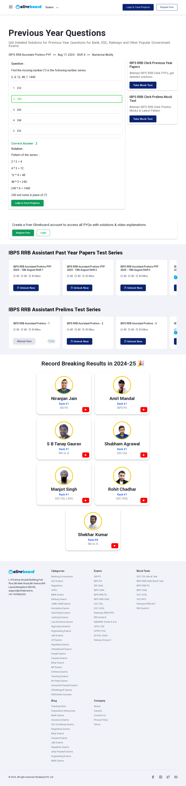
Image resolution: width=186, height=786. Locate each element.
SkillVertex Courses (61, 694)
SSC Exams (57, 581)
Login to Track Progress (138, 7)
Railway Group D (102, 640)
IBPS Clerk (99, 590)
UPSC (54, 590)
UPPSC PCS (100, 631)
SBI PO (97, 576)
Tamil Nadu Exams (60, 612)
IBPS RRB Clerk (101, 599)
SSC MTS (141, 599)
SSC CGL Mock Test (147, 576)
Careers (98, 710)
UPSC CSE (99, 626)
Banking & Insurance (62, 576)
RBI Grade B (100, 617)
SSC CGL (98, 603)
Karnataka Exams (60, 608)
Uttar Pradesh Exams (62, 751)
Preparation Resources (63, 710)
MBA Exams (57, 594)
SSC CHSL (99, 608)
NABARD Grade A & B (105, 621)
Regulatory (56, 585)
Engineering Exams (61, 631)
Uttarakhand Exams (61, 649)
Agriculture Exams (60, 626)
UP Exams (56, 640)
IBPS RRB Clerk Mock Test (150, 581)
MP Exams (56, 667)
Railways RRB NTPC (104, 612)
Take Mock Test (143, 85)
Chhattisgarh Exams (61, 690)
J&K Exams (57, 635)
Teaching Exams (59, 676)
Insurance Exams (60, 719)
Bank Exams (57, 715)
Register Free (167, 7)
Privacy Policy (101, 719)
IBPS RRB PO (100, 594)
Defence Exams (59, 671)
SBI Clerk (98, 585)
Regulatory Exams (60, 729)
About (97, 706)
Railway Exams (59, 599)
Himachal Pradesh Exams (64, 685)
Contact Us (100, 715)
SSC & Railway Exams (62, 724)
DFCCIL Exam (101, 635)
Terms (97, 724)
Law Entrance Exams (62, 621)
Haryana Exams (59, 658)
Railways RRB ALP (146, 603)
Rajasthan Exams (60, 644)
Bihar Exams (57, 662)
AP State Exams (59, 680)
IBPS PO (98, 581)
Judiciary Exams (59, 617)
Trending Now (58, 706)
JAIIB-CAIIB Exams (60, 603)
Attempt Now (24, 341)
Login (43, 233)
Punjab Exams (58, 653)
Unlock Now (27, 287)
